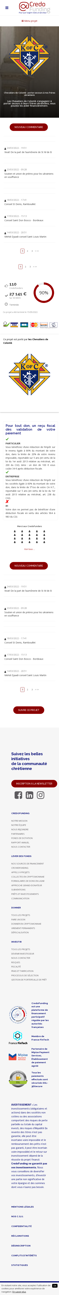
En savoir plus (19, 1291)
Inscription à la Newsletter (34, 783)
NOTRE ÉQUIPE (18, 825)
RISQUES (15, 962)
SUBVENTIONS (18, 889)
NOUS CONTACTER (20, 846)
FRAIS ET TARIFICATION (22, 971)
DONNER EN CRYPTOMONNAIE (26, 923)
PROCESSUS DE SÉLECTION (25, 975)
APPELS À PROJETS (20, 872)
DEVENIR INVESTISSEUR (22, 953)
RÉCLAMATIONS (20, 1236)
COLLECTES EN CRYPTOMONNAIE (27, 876)
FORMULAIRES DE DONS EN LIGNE (28, 880)
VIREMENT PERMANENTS (23, 928)
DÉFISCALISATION (20, 932)
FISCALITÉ (16, 966)
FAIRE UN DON (18, 919)
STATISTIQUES (19, 1265)
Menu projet (30, 20)
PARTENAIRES (18, 833)
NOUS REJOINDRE (20, 829)
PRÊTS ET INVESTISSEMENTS (25, 894)
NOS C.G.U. (17, 1216)
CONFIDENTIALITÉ (21, 1226)
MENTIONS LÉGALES (22, 1206)
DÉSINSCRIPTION (20, 1245)
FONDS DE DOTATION (22, 838)
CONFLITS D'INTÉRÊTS (24, 1255)
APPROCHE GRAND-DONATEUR (26, 885)
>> (38, 251)
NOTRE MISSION (19, 820)
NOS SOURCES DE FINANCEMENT (27, 863)
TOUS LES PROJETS (20, 915)
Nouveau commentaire (29, 127)
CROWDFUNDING (19, 867)
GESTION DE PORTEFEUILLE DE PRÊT (29, 979)
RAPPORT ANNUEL (20, 842)
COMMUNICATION (20, 898)
